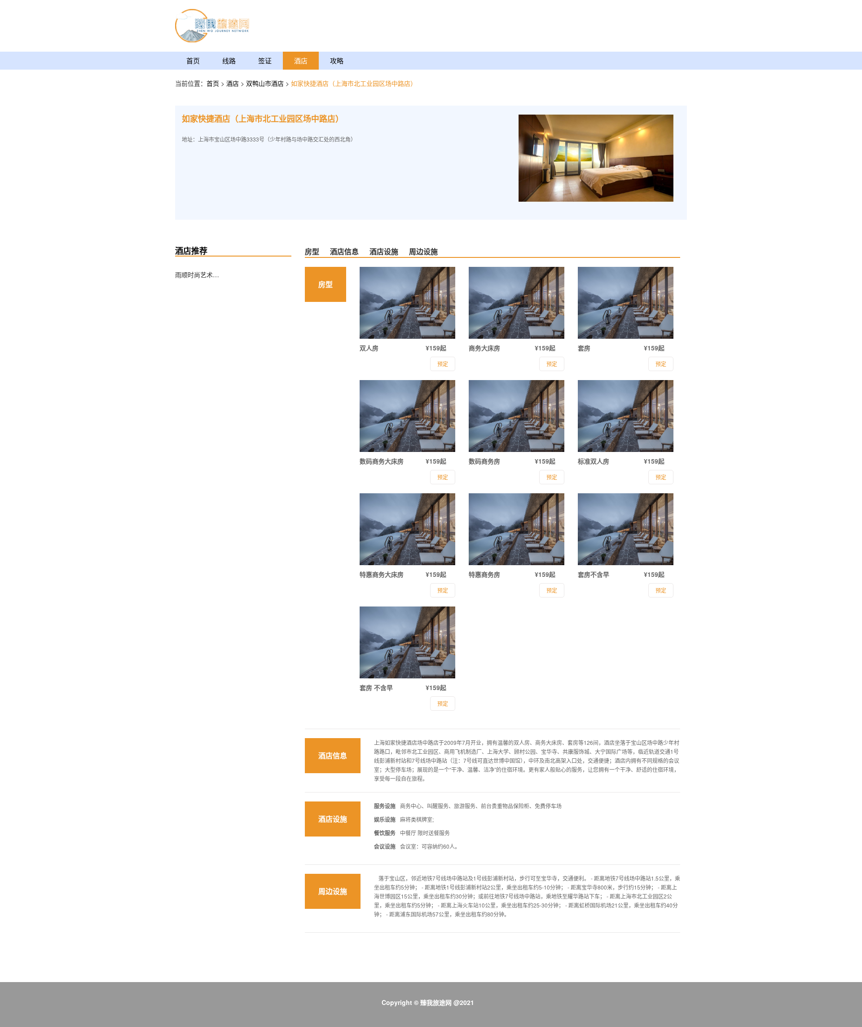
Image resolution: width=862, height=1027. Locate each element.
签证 (265, 60)
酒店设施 (383, 251)
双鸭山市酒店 (266, 83)
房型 (312, 251)
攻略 (336, 60)
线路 (229, 60)
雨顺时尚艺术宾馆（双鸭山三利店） (197, 274)
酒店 (301, 60)
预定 (442, 363)
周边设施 (423, 251)
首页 (193, 60)
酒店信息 (344, 251)
